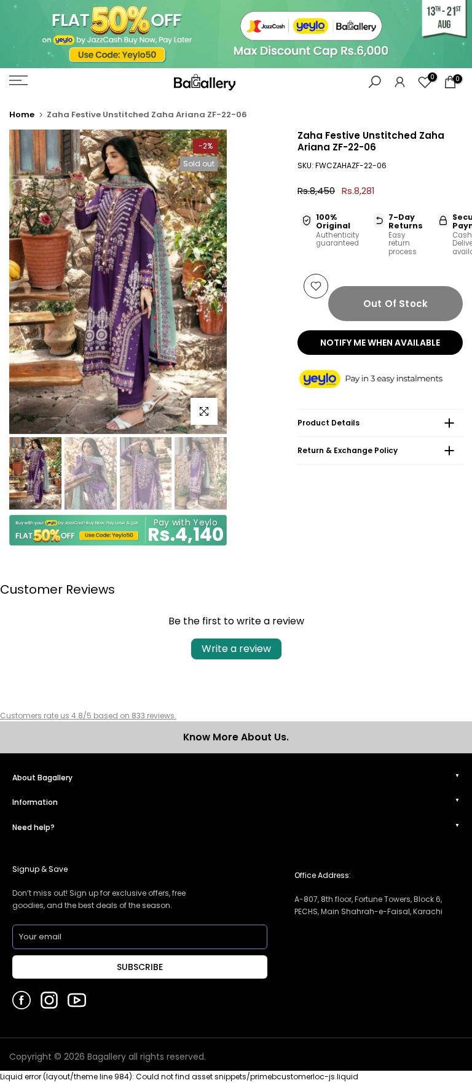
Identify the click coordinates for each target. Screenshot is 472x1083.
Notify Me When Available (380, 342)
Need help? (33, 827)
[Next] (205, 282)
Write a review (236, 649)
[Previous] (30, 282)
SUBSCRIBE (140, 967)
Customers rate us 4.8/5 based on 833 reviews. (88, 715)
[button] (380, 379)
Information (35, 802)
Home (21, 114)
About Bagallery (42, 777)
